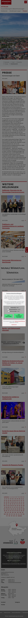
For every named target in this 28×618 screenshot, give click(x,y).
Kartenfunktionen (13, 309)
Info (17, 307)
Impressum (14, 324)
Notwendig (13, 307)
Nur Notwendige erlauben (19, 316)
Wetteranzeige (13, 311)
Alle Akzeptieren (8, 316)
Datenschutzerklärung (20, 321)
